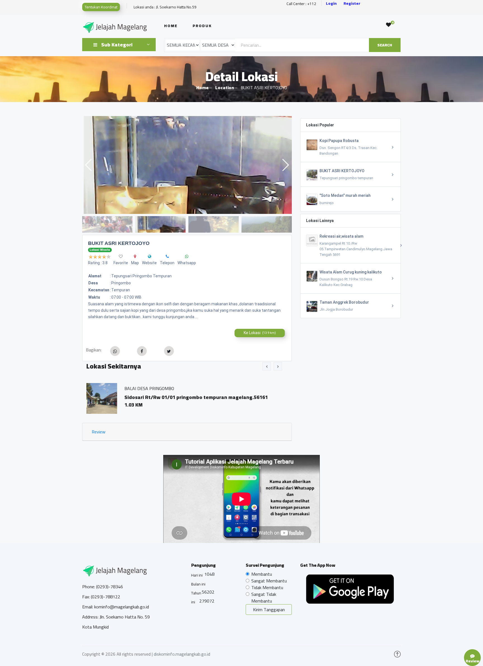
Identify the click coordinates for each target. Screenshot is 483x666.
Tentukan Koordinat (101, 7)
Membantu (261, 574)
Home (170, 25)
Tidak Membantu (267, 587)
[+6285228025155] (167, 256)
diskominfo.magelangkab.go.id (182, 654)
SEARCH (384, 45)
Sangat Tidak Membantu (263, 597)
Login (331, 3)
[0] (388, 25)
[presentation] (266, 366)
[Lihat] (187, 165)
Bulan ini (198, 584)
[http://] (149, 256)
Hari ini (197, 575)
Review (98, 432)
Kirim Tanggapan (269, 609)
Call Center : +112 (301, 4)
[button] (285, 165)
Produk (202, 25)
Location (224, 87)
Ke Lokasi (260, 332)
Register (352, 3)
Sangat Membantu (269, 580)
